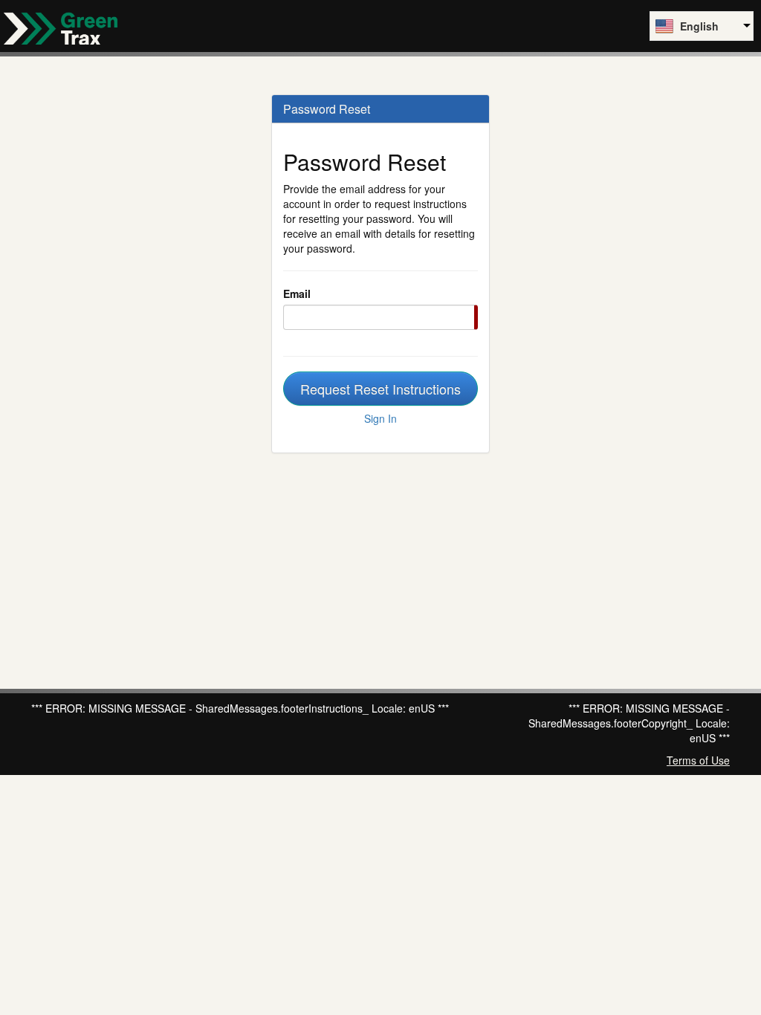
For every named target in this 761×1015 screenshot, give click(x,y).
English (699, 26)
